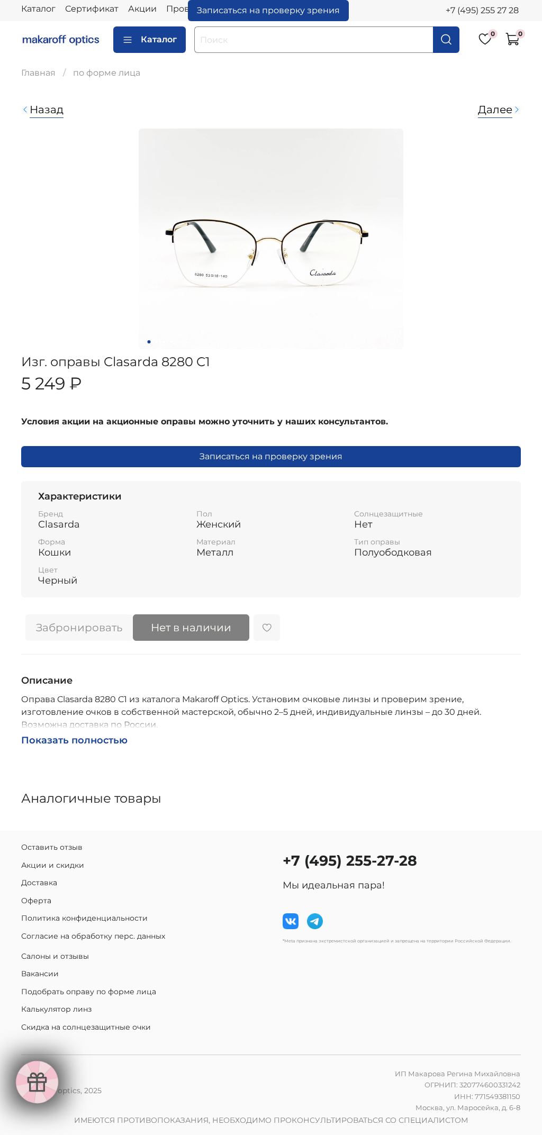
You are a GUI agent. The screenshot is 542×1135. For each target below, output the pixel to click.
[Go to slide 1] (149, 341)
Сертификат (92, 9)
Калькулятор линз (56, 1009)
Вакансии (40, 973)
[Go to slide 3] (164, 341)
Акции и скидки (52, 865)
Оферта (36, 900)
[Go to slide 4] (171, 341)
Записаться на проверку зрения (268, 10)
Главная (38, 73)
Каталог (38, 9)
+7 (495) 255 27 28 (482, 10)
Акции (142, 9)
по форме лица (106, 73)
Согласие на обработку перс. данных (93, 936)
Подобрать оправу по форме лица (88, 991)
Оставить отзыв (52, 847)
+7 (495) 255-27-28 (350, 860)
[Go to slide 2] (156, 341)
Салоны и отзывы (55, 956)
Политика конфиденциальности (84, 918)
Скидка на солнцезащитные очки (86, 1027)
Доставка (39, 882)
